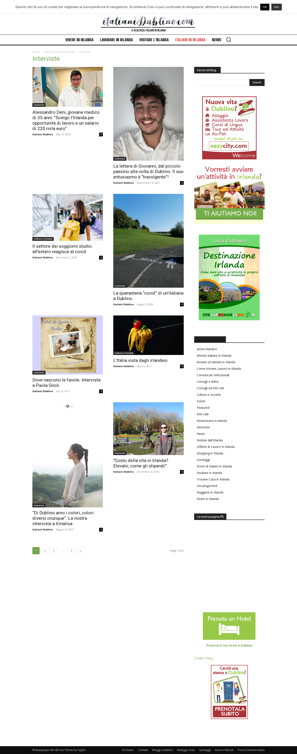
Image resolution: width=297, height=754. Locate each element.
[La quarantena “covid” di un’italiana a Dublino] (148, 241)
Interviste (39, 104)
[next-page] (80, 550)
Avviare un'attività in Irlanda (216, 362)
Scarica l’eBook (224, 750)
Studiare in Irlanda (209, 473)
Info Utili (203, 414)
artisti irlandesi (207, 349)
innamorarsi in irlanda (212, 421)
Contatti (143, 750)
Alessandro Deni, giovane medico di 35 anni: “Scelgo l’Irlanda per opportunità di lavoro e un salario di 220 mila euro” (66, 120)
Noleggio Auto (186, 750)
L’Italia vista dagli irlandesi (140, 360)
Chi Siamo (128, 750)
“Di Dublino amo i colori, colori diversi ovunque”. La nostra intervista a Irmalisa (63, 518)
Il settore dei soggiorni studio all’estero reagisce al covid (62, 249)
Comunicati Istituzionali (213, 375)
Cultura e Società (43, 238)
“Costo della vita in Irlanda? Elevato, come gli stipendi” (140, 463)
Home (36, 52)
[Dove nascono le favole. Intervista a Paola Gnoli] (67, 345)
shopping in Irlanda (210, 453)
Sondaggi (203, 460)
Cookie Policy (203, 658)
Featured (203, 408)
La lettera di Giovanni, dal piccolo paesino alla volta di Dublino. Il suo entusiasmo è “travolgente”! (148, 171)
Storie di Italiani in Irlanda (59, 52)
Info (276, 7)
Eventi (201, 401)
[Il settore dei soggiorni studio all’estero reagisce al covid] (67, 217)
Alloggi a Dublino (162, 750)
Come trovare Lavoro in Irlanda (219, 368)
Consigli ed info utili (210, 388)
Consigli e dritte (208, 381)
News (201, 434)
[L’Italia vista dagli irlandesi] (148, 335)
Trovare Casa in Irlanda (213, 479)
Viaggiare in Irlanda (210, 492)
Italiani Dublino (42, 134)
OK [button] (265, 7)
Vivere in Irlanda (208, 499)
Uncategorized (207, 486)
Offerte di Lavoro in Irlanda (216, 447)
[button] (228, 39)
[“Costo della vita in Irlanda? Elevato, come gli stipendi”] (148, 428)
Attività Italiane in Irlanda (214, 355)
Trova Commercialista (251, 750)
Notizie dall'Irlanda (210, 440)
